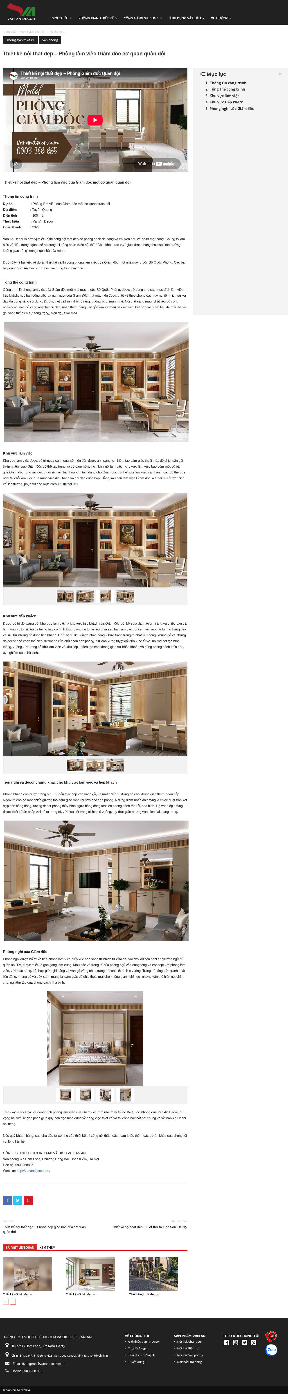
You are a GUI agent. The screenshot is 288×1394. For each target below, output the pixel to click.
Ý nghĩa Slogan (138, 1348)
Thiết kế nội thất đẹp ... (145, 1294)
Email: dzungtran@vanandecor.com (38, 1363)
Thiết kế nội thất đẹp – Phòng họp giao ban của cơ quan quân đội (44, 1229)
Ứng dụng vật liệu (185, 18)
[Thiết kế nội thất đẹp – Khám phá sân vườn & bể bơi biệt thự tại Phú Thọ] (158, 1274)
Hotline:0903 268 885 (27, 1371)
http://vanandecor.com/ (33, 1171)
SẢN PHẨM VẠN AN (190, 1335)
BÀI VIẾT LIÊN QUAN (20, 1247)
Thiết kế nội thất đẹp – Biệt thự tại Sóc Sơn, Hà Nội (149, 1227)
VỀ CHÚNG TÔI (137, 1335)
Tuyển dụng (136, 1362)
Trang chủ (9, 32)
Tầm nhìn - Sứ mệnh (141, 1355)
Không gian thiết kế (96, 18)
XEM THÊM (47, 1247)
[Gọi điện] (271, 1337)
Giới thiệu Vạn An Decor (144, 1341)
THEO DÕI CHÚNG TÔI (241, 1335)
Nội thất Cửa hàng (189, 1362)
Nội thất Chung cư (189, 1341)
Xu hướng (219, 18)
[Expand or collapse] (280, 74)
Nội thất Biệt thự (188, 1348)
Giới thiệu (60, 18)
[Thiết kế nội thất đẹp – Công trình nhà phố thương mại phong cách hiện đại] (95, 1274)
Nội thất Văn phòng (190, 1355)
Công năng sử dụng (141, 18)
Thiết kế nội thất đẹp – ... (19, 1294)
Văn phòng (50, 40)
